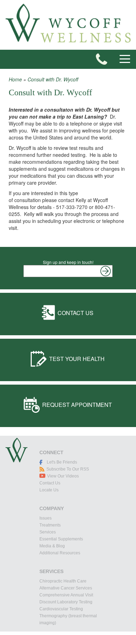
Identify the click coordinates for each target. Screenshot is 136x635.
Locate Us (49, 490)
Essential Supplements (61, 539)
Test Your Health (77, 359)
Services (47, 532)
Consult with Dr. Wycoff (53, 79)
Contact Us (75, 313)
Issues (45, 518)
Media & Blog (52, 546)
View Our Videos (63, 476)
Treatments (50, 525)
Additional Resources (59, 552)
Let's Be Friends (62, 462)
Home (15, 79)
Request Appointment (77, 405)
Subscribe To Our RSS (67, 469)
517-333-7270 (101, 59)
